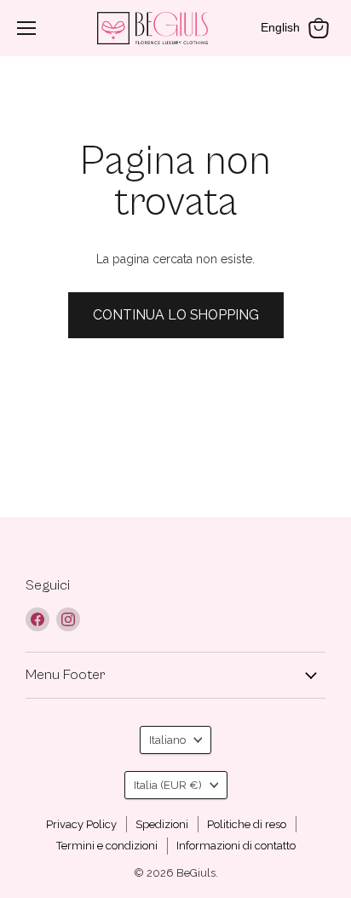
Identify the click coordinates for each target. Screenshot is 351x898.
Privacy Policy (81, 824)
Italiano (167, 740)
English (280, 27)
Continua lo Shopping (176, 315)
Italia (168, 785)
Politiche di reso (246, 824)
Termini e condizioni (107, 845)
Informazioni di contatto (236, 845)
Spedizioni (161, 824)
